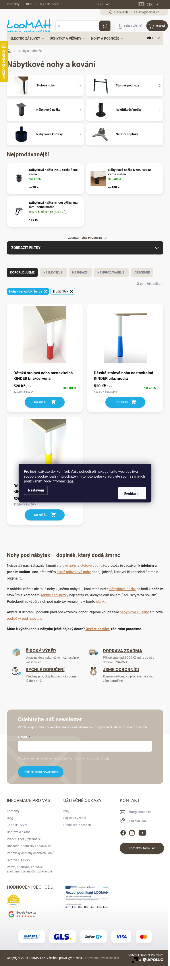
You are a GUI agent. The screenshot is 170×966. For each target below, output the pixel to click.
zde (70, 481)
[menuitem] (26, 38)
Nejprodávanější (111, 272)
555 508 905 (137, 821)
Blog (29, 4)
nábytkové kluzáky (134, 612)
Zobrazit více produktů (85, 237)
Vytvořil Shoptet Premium (145, 955)
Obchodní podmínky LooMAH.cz (29, 846)
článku (101, 601)
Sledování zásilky (18, 860)
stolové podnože (93, 565)
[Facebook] (123, 832)
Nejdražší (80, 272)
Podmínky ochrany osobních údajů (30, 853)
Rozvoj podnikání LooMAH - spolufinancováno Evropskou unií (29, 869)
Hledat (104, 26)
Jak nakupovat (49, 4)
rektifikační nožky (54, 595)
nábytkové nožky (122, 589)
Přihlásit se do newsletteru (41, 772)
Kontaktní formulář (142, 848)
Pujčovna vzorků (74, 818)
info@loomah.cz (140, 812)
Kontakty (13, 4)
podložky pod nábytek (24, 618)
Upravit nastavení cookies (101, 958)
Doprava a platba (19, 832)
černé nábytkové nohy (74, 572)
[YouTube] (142, 832)
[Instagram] (132, 832)
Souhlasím (132, 493)
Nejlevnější (53, 272)
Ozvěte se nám (97, 629)
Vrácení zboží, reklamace (24, 839)
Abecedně (142, 272)
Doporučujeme (22, 272)
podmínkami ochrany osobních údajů (84, 758)
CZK (150, 4)
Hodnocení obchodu (77, 825)
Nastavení (36, 490)
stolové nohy (67, 565)
